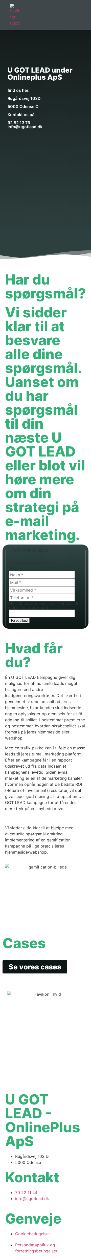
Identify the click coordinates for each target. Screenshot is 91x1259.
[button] (79, 15)
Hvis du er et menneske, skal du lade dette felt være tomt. (44, 605)
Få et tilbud (19, 620)
